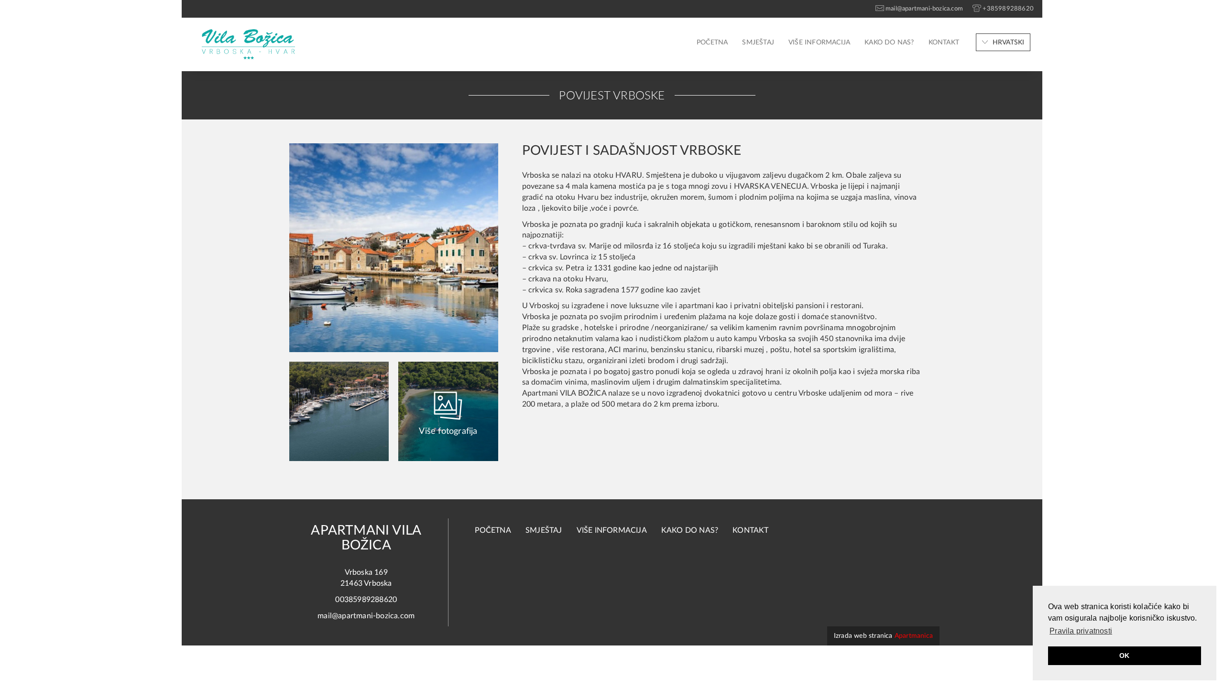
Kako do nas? (889, 42)
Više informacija (819, 42)
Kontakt (944, 42)
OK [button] (1124, 655)
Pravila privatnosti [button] (1080, 631)
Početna (712, 42)
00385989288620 (366, 599)
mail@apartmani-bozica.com (366, 616)
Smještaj (758, 42)
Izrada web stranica (883, 636)
